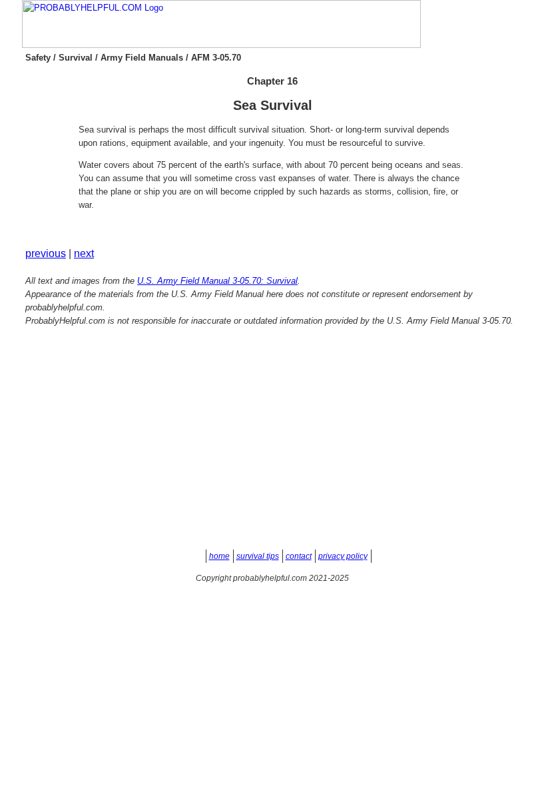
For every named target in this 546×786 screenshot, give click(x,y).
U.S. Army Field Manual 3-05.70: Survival (217, 281)
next (84, 253)
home (219, 556)
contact (299, 556)
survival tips (257, 556)
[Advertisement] (272, 427)
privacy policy (343, 556)
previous (45, 253)
